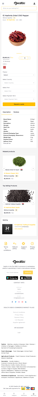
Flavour (5, 72)
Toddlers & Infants (20, 346)
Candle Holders (14, 361)
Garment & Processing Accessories (11, 348)
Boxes (23, 372)
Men (27, 344)
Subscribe (28, 272)
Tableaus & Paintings (21, 370)
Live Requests (19, 320)
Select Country (7, 79)
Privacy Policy (19, 314)
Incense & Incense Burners (9, 363)
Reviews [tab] (16, 112)
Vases (13, 366)
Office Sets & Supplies (8, 372)
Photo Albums (5, 365)
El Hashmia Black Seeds (12, 207)
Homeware (11, 377)
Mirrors (23, 365)
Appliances (18, 377)
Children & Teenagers (7, 346)
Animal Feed (28, 351)
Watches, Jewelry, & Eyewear (16, 344)
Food (14, 351)
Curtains (4, 368)
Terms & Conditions (19, 312)
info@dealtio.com (19, 298)
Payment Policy (19, 317)
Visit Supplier (18, 228)
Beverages (20, 351)
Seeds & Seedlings (6, 358)
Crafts (13, 365)
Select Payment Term (9, 95)
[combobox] (19, 75)
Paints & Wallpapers (7, 370)
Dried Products (30, 356)
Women (32, 344)
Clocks (18, 365)
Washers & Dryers (28, 377)
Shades (18, 372)
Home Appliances (30, 375)
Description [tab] (7, 112)
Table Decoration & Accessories (25, 366)
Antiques (4, 377)
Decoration (20, 375)
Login (19, 332)
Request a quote (19, 104)
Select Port (6, 87)
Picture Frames (6, 366)
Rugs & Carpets (12, 368)
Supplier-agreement (19, 322)
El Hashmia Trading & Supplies (24, 225)
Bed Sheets (21, 368)
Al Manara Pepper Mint (11, 173)
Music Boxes (22, 363)
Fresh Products (20, 356)
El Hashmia (10, 20)
